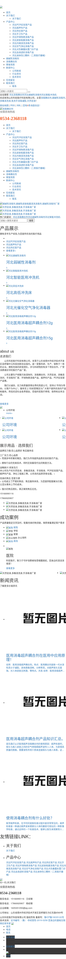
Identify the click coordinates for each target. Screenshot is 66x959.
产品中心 (10, 21)
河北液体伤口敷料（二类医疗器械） (29, 55)
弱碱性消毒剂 (12, 58)
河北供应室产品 (19, 30)
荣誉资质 (10, 64)
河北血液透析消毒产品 (23, 52)
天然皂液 (31, 100)
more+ (9, 413)
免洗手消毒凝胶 (18, 100)
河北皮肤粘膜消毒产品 (23, 39)
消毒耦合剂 (11, 61)
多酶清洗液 (5, 100)
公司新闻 (16, 70)
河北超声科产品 (19, 27)
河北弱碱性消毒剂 (32, 94)
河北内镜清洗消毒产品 (23, 43)
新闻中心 (10, 67)
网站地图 (4, 105)
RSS (12, 105)
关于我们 (10, 15)
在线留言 (10, 79)
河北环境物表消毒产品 (23, 36)
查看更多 (4, 403)
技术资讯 (16, 76)
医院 (15, 527)
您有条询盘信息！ (32, 105)
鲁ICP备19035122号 (54, 917)
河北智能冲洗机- (49, 94)
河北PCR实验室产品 (22, 24)
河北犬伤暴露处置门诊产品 (25, 49)
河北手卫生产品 (19, 33)
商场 (15, 540)
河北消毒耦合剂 (16, 94)
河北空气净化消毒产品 (23, 46)
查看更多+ (11, 250)
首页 (8, 12)
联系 (14, 85)
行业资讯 (16, 73)
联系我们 (10, 82)
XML (19, 105)
